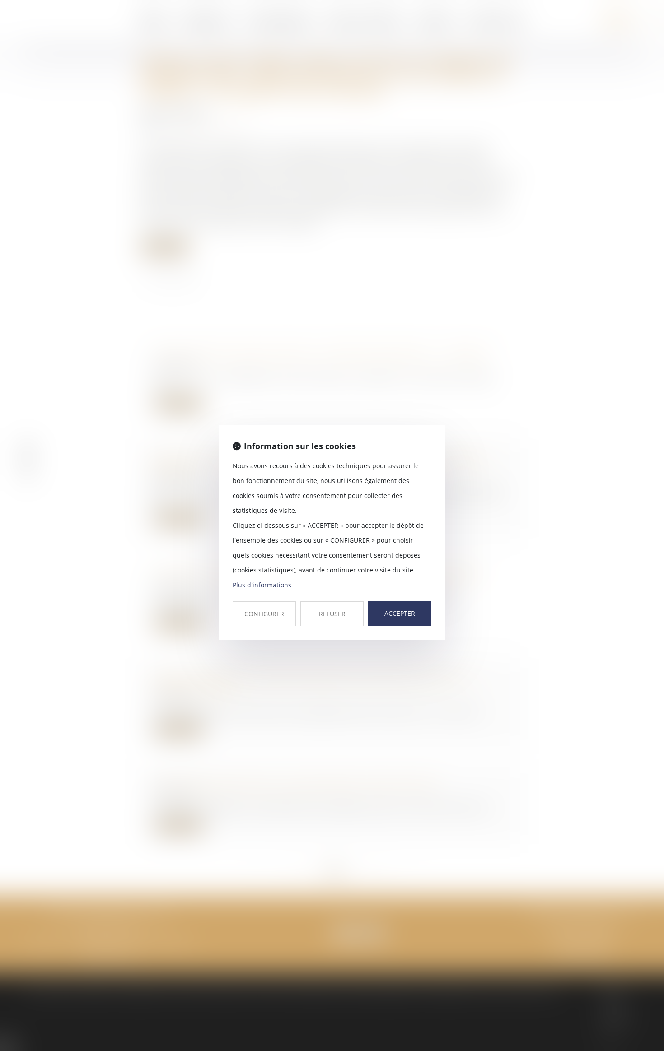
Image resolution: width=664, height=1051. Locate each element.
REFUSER (332, 613)
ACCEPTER (399, 613)
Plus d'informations (262, 585)
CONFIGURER (264, 613)
